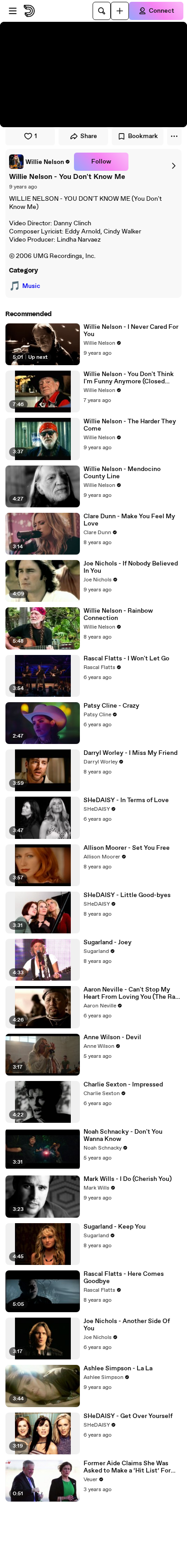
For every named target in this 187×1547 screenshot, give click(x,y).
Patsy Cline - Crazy (111, 705)
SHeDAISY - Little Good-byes (127, 895)
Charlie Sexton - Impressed (123, 1084)
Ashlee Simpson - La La (118, 1368)
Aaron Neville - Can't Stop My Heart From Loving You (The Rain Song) (132, 993)
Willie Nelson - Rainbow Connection (118, 614)
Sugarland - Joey (108, 942)
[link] (39, 161)
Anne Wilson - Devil (112, 1037)
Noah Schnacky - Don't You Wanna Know (123, 1135)
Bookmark (143, 136)
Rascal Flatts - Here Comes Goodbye (124, 1277)
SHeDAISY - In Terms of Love (126, 800)
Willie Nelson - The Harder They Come (130, 425)
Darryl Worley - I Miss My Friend (130, 753)
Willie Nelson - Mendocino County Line (122, 473)
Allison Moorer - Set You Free (127, 848)
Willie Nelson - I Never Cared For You (131, 330)
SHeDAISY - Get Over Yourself (128, 1416)
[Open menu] (12, 11)
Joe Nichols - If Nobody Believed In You (131, 567)
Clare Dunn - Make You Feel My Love (129, 520)
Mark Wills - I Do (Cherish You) (128, 1179)
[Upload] (120, 11)
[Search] (102, 11)
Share (88, 136)
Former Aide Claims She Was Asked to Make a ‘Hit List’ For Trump (127, 1467)
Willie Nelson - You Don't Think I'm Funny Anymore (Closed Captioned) (129, 378)
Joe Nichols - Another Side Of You (127, 1325)
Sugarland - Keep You (115, 1226)
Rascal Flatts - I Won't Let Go (126, 658)
